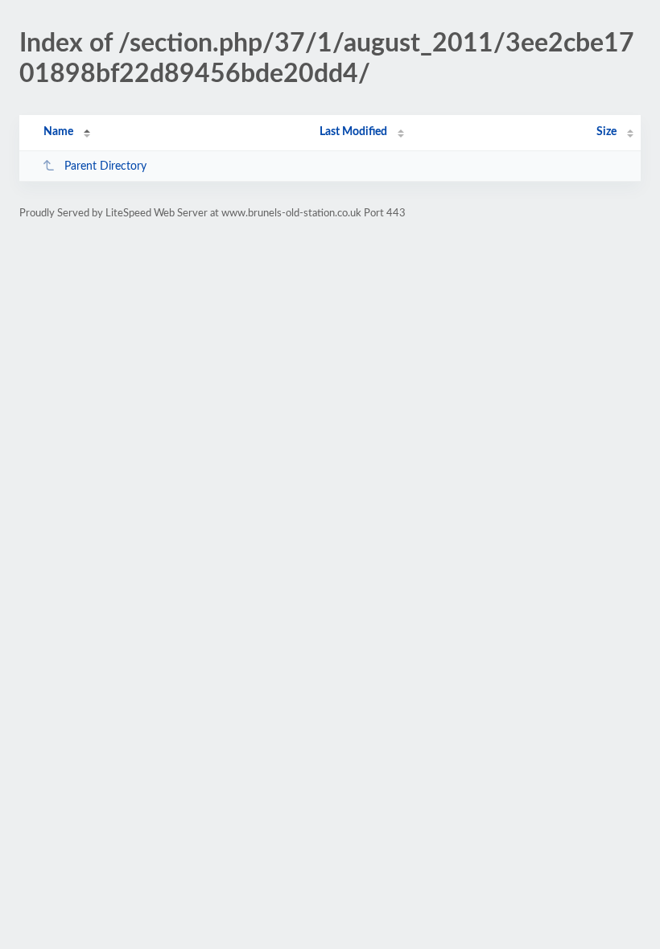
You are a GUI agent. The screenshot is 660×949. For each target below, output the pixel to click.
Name (58, 132)
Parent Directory (105, 166)
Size (606, 132)
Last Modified (353, 132)
